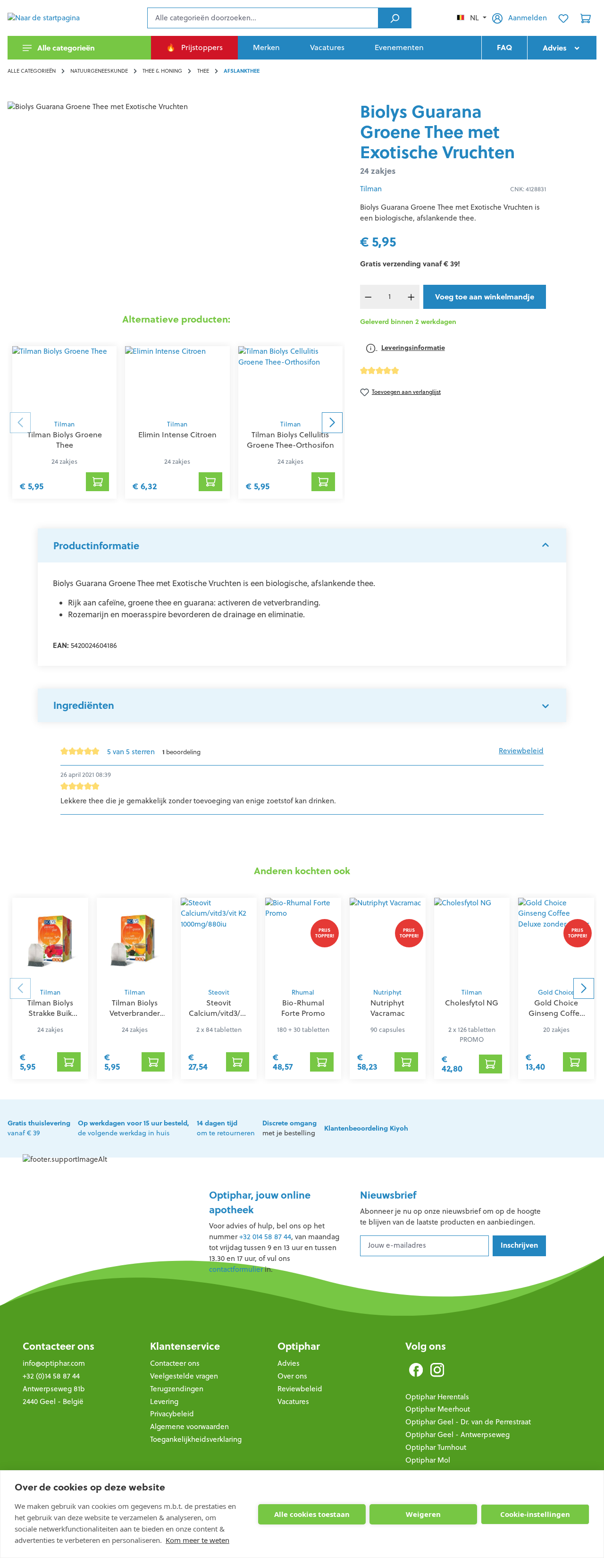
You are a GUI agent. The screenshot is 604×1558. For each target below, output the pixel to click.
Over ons (292, 1376)
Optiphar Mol (427, 1460)
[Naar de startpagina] (55, 18)
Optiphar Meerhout (437, 1409)
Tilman (64, 424)
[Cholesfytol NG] (472, 940)
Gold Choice (556, 992)
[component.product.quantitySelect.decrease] (368, 297)
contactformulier (236, 1269)
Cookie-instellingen (535, 1514)
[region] (176, 203)
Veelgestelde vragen (184, 1376)
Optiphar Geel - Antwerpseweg (457, 1434)
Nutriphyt (387, 992)
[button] (302, 545)
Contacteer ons (58, 1346)
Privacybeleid (172, 1414)
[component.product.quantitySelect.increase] (411, 297)
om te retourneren (226, 1128)
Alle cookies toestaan (312, 1514)
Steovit (218, 992)
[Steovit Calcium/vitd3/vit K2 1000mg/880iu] (219, 940)
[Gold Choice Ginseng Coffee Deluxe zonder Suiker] (556, 940)
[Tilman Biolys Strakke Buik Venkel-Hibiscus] (50, 940)
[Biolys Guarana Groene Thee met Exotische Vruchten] (176, 203)
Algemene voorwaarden (189, 1426)
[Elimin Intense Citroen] (177, 380)
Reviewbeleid (521, 751)
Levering (164, 1401)
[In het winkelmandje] (97, 481)
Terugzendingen (176, 1389)
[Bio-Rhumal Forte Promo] (303, 940)
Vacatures (293, 1401)
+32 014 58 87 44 (265, 1237)
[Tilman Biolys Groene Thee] (64, 380)
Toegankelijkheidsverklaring (196, 1439)
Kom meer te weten (197, 1540)
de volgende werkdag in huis (133, 1128)
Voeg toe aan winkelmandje (484, 296)
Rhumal (303, 992)
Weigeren (423, 1514)
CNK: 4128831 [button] (528, 189)
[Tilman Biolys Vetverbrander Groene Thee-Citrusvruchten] (135, 940)
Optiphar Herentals (437, 1397)
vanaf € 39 (39, 1128)
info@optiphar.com (54, 1363)
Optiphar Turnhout (435, 1447)
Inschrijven (519, 1245)
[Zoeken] (394, 18)
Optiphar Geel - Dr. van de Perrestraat (468, 1422)
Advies (288, 1363)
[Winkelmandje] (585, 18)
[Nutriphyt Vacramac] (388, 940)
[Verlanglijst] (563, 18)
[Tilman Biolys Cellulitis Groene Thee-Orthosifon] (290, 380)
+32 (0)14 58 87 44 (51, 1376)
